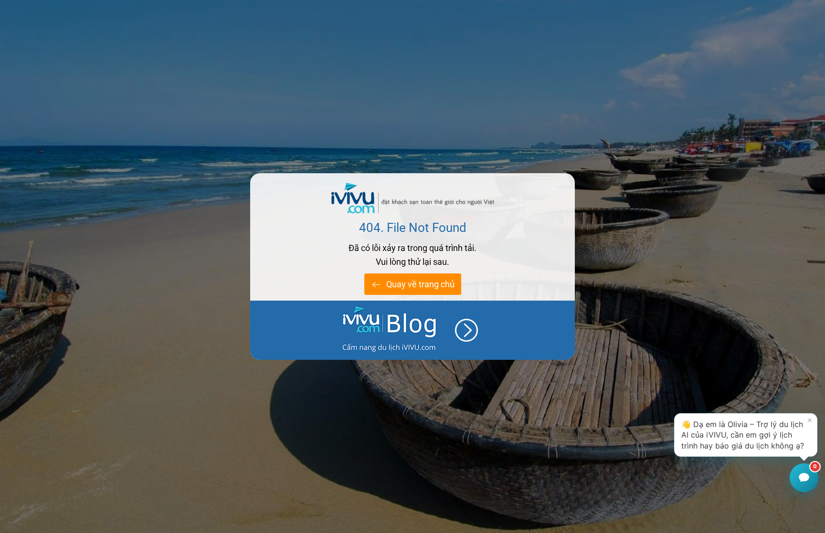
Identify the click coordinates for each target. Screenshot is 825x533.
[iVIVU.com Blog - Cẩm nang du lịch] (412, 330)
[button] (745, 435)
